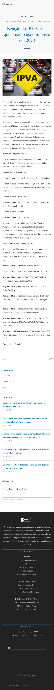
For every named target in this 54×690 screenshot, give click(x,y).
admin (47, 21)
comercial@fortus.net (27, 639)
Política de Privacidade (27, 675)
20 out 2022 (27, 17)
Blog (24, 21)
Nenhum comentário (35, 21)
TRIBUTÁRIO (17, 21)
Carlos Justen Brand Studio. (37, 685)
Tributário (7, 21)
